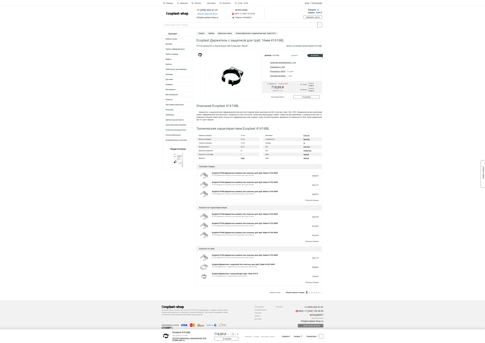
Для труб (306, 147)
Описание (248, 336)
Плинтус (169, 100)
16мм (243, 158)
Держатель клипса (225, 33)
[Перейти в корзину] (305, 11)
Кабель (169, 64)
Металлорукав (172, 95)
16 (304, 143)
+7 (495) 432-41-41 (207, 10)
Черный (306, 154)
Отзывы (256, 336)
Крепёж (169, 44)
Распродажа (259, 307)
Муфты (169, 59)
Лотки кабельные (173, 135)
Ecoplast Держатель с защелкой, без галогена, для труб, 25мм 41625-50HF (243, 264)
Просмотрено (311, 336)
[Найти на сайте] (319, 24)
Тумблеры (170, 115)
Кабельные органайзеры (176, 69)
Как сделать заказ (267, 336)
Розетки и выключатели (176, 130)
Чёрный (306, 158)
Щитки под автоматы (175, 120)
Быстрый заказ (277, 97)
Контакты (226, 3)
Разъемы (170, 110)
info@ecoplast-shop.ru (311, 321)
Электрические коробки (176, 125)
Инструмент (171, 89)
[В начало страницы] (321, 336)
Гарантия (184, 3)
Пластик (306, 135)
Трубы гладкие (172, 54)
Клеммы (169, 74)
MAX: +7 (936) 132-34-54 (245, 14)
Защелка (306, 139)
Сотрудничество (260, 310)
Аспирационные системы (176, 140)
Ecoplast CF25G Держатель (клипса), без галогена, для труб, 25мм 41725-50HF (245, 173)
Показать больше (311, 200)
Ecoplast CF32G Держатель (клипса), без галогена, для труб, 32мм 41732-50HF (245, 182)
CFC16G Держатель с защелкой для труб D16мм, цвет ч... (189, 339)
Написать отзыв (275, 292)
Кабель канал (171, 39)
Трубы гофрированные (175, 49)
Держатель (307, 151)
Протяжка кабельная (175, 105)
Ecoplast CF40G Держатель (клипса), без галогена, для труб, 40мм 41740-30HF (245, 191)
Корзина (297, 336)
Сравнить (285, 336)
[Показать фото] (200, 54)
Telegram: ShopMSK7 (243, 17)
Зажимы (169, 84)
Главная (201, 33)
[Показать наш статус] (178, 159)
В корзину (306, 97)
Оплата (198, 3)
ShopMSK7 (317, 315)
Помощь (169, 3)
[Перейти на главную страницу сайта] (177, 13)
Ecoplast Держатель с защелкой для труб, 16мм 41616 (235, 274)
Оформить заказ (313, 17)
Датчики (169, 79)
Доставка (211, 3)
